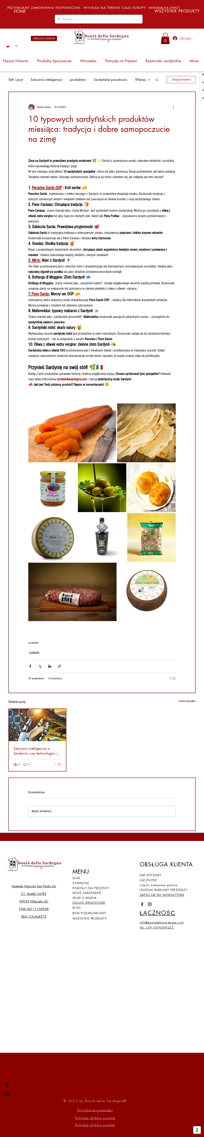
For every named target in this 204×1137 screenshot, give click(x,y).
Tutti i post (15, 80)
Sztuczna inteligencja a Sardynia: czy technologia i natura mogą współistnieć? (35, 751)
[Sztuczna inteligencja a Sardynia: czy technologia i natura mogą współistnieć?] (37, 725)
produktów (78, 80)
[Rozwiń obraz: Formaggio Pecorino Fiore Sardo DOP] (170, 568)
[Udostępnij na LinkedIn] (50, 666)
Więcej (140, 80)
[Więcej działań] (173, 107)
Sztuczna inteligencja (46, 80)
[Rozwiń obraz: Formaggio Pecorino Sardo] (71, 518)
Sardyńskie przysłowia (110, 80)
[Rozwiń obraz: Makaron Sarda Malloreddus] (170, 518)
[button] (157, 79)
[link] (165, 38)
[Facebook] (7, 1085)
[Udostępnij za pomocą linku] (59, 666)
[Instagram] (7, 1094)
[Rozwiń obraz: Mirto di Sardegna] (121, 518)
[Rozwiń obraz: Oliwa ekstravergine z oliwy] (121, 468)
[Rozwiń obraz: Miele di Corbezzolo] (72, 468)
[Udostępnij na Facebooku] (30, 666)
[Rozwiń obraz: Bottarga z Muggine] (111, 408)
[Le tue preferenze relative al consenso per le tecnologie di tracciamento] (197, 1130)
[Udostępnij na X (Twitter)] (40, 666)
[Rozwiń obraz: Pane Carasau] (170, 408)
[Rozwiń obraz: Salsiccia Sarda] (111, 568)
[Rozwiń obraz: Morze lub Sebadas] (170, 468)
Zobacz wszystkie (187, 701)
